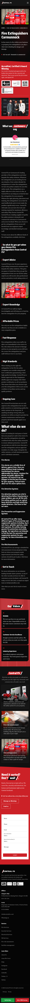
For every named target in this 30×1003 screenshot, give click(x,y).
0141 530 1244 (5, 898)
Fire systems (8, 698)
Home (3, 28)
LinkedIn (4, 973)
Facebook (4, 969)
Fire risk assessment (11, 724)
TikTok (3, 980)
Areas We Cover (6, 958)
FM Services (4, 938)
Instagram (4, 965)
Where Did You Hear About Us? (9, 839)
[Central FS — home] (6, 3)
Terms (9, 992)
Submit (15, 855)
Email (5, 830)
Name (5, 818)
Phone (5, 824)
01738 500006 (5, 909)
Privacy (5, 992)
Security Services (6, 931)
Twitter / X (4, 976)
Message (6, 847)
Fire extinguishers (10, 752)
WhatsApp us (5, 918)
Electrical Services (6, 934)
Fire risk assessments (7, 941)
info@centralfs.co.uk (7, 914)
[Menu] (28, 2)
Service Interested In (7, 833)
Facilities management (7, 945)
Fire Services (5, 927)
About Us (4, 955)
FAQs (2, 962)
